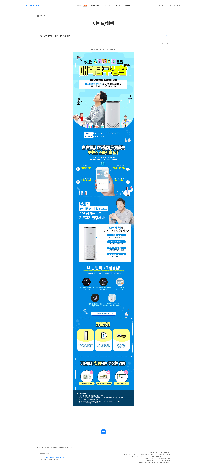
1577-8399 (50, 457)
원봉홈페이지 (62, 447)
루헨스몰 (69, 447)
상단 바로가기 (202, 464)
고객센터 (171, 5)
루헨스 (32, 5)
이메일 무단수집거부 (52, 447)
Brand (158, 5)
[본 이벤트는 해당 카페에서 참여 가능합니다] (103, 49)
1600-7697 (60, 457)
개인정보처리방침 (41, 447)
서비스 (164, 5)
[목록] (103, 431)
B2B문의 (178, 5)
